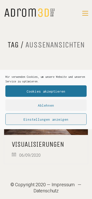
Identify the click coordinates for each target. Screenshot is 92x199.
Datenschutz (46, 191)
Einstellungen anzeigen (46, 119)
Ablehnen (46, 105)
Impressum (63, 185)
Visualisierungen (38, 144)
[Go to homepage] (29, 13)
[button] (85, 13)
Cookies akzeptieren (46, 91)
